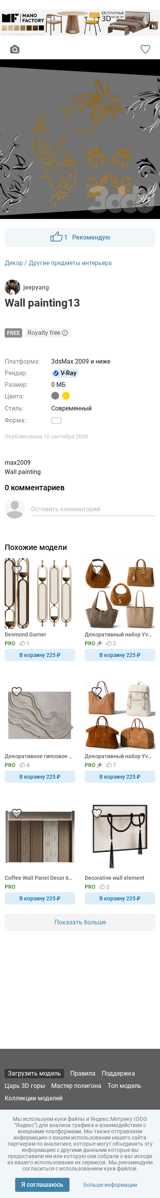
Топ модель (124, 1085)
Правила (83, 1073)
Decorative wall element (114, 878)
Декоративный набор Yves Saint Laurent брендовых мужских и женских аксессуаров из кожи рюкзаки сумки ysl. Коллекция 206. (119, 756)
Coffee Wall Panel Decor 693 (39, 878)
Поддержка (118, 1073)
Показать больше (80, 922)
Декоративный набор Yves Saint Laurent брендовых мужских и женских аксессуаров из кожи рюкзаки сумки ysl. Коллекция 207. (119, 634)
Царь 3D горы (25, 1085)
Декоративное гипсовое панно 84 (39, 756)
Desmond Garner (25, 634)
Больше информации (110, 1185)
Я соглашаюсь (42, 1184)
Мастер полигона (76, 1085)
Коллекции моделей (34, 1098)
